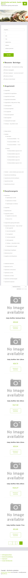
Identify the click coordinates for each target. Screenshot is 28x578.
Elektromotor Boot (8, 253)
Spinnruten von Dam (9, 272)
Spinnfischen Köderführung (10, 175)
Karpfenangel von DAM (11, 197)
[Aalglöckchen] (4, 42)
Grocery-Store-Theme (6, 572)
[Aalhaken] (4, 45)
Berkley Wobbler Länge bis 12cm (15, 162)
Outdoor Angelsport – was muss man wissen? (14, 73)
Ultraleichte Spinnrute (9, 263)
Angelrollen (7, 207)
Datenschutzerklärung (7, 556)
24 (23, 289)
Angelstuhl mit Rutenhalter (10, 99)
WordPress (4, 573)
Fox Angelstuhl (8, 111)
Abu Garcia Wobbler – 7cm (13, 138)
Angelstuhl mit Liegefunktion (11, 93)
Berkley (8, 148)
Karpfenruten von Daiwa (11, 200)
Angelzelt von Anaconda (12, 215)
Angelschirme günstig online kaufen (12, 222)
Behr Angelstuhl (8, 117)
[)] (4, 32)
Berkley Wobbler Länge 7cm (14, 156)
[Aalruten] (4, 51)
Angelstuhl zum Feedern (10, 96)
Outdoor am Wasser (9, 76)
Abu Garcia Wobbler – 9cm (13, 141)
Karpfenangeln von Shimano (12, 203)
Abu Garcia (9, 136)
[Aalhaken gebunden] (4, 48)
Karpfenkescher (8, 210)
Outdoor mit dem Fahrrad (10, 79)
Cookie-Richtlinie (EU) (7, 560)
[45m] (4, 35)
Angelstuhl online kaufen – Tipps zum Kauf (13, 225)
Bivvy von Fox (9, 218)
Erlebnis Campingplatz (9, 70)
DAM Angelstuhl (8, 105)
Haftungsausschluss (7, 555)
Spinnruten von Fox (9, 266)
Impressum (4, 558)
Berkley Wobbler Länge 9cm (14, 159)
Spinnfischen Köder (9, 181)
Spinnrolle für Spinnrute (9, 281)
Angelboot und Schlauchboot (11, 256)
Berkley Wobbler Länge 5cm (14, 153)
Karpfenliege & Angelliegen (10, 250)
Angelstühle (7, 90)
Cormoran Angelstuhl (9, 108)
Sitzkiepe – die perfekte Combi (11, 123)
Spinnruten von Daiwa (9, 275)
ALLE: (26, 289)
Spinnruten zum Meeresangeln (11, 278)
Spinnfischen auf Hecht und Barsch (12, 178)
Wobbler (6, 134)
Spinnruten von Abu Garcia (10, 269)
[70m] (4, 38)
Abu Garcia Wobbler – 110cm (14, 144)
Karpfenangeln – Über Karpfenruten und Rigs (14, 66)
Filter (9, 55)
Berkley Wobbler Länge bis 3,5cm (15, 150)
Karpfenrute (7, 195)
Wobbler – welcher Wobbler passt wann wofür (14, 172)
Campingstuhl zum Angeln (10, 120)
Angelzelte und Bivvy (9, 213)
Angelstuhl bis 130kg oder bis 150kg (12, 102)
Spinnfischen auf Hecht (9, 184)
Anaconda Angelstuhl (9, 114)
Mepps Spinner (8, 131)
